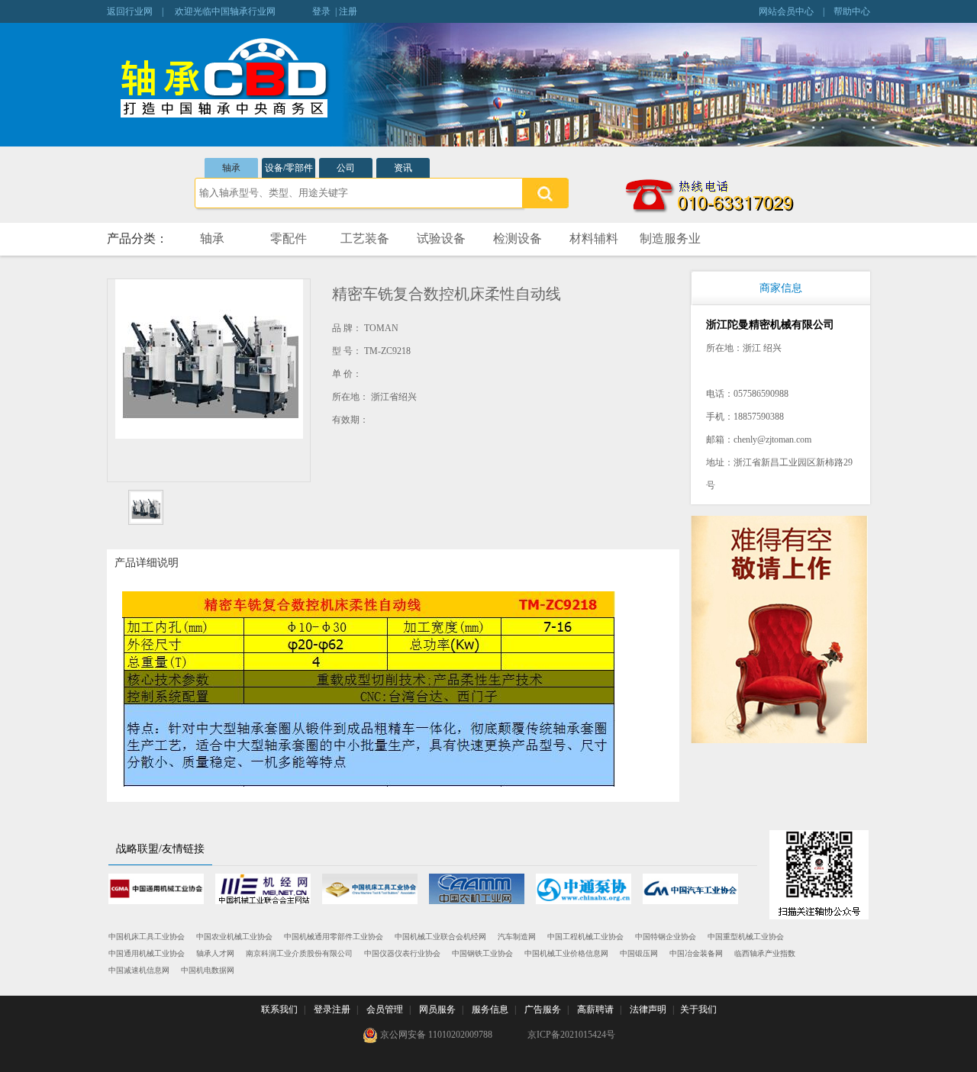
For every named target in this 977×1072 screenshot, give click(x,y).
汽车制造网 (517, 936)
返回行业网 (130, 11)
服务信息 (490, 1009)
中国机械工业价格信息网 (566, 953)
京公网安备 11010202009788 (435, 1034)
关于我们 (698, 1009)
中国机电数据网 (207, 970)
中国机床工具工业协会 (146, 936)
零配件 (288, 238)
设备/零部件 (289, 168)
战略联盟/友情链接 (160, 849)
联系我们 (279, 1009)
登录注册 (332, 1009)
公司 (346, 168)
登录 (321, 11)
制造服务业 (670, 238)
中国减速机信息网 (138, 970)
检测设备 (517, 238)
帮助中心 (852, 11)
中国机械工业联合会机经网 (440, 936)
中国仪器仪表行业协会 (402, 953)
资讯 (403, 168)
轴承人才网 (215, 953)
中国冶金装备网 (696, 953)
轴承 (231, 168)
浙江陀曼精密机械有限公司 (770, 324)
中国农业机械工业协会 (234, 936)
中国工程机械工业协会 (585, 936)
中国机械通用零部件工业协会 (333, 936)
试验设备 (441, 238)
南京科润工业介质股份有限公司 (299, 953)
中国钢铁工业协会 (482, 953)
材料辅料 (593, 238)
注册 (348, 11)
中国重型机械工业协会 (746, 936)
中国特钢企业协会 (665, 936)
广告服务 (542, 1009)
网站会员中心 (786, 11)
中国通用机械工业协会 (146, 953)
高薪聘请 (595, 1009)
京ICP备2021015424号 (571, 1034)
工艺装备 (364, 238)
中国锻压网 (639, 953)
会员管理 (384, 1009)
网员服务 (437, 1009)
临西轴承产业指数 (764, 953)
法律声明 (648, 1009)
